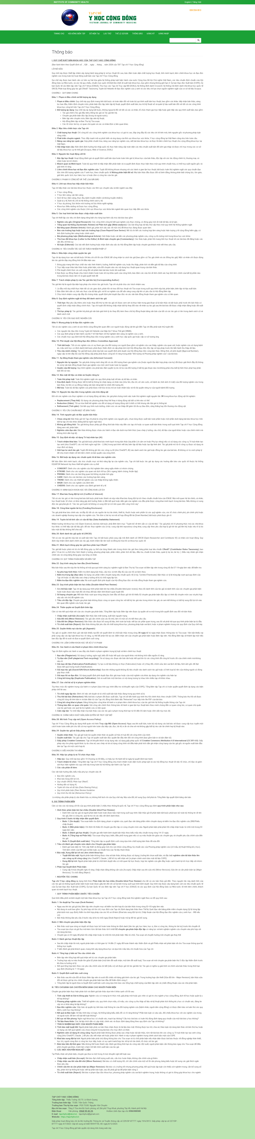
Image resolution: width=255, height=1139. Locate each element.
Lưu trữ (107, 34)
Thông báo (137, 34)
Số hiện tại (94, 34)
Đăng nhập (164, 34)
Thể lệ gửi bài (121, 34)
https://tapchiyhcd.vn (70, 1117)
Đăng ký (151, 34)
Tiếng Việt (196, 2)
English (188, 2)
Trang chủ (59, 34)
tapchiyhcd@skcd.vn (68, 1114)
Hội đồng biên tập (76, 34)
